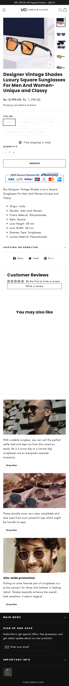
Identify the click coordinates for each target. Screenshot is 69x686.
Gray (51, 122)
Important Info (16, 659)
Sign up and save (18, 628)
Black (41, 132)
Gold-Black (25, 122)
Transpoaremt (13, 132)
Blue (39, 122)
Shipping (8, 105)
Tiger (29, 132)
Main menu (12, 617)
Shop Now (11, 465)
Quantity (10, 146)
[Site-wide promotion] (34, 555)
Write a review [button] (34, 286)
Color (8, 116)
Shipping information (20, 247)
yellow (9, 122)
